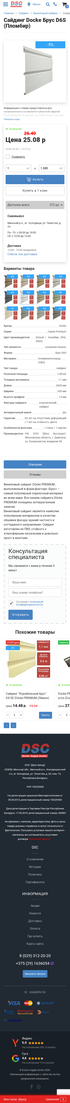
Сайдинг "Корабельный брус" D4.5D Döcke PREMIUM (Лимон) (27, 696)
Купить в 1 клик (35, 190)
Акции (35, 905)
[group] (35, 71)
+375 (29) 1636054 (32, 963)
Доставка (35, 921)
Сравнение (55, 1099)
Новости (35, 913)
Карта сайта (35, 944)
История (35, 867)
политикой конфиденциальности (29, 603)
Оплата (35, 928)
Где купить (35, 936)
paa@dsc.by (37, 992)
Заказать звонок (35, 973)
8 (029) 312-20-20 (35, 956)
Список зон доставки (22, 254)
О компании (35, 859)
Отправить (20, 614)
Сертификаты (35, 882)
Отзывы (35, 474)
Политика (35, 874)
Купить (46, 715)
